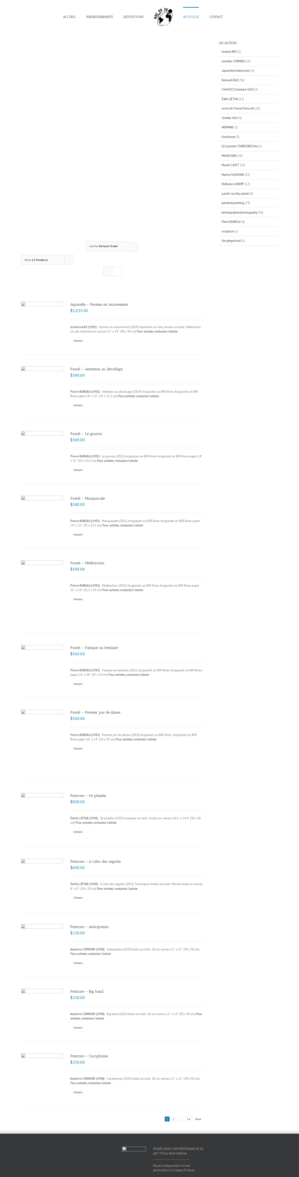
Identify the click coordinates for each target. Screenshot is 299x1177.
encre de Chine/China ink (238, 108)
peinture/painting (233, 203)
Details (78, 340)
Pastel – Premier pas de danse (95, 712)
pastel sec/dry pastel (235, 194)
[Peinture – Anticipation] (42, 943)
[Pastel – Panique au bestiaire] (42, 659)
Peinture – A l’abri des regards (95, 861)
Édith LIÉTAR (230, 99)
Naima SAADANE (233, 175)
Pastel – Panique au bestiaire (94, 647)
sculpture (228, 231)
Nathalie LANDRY (233, 184)
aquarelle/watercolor (236, 71)
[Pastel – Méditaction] (42, 590)
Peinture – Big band (86, 991)
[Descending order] (133, 247)
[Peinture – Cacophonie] (42, 1074)
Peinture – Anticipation (89, 927)
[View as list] (116, 271)
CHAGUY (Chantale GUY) (238, 89)
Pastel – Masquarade (87, 498)
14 (188, 1119)
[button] (218, 17)
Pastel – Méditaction (87, 563)
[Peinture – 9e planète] (42, 814)
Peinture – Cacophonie (89, 1056)
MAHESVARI (229, 156)
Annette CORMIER (233, 61)
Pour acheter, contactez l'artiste (157, 331)
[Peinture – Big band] (42, 1009)
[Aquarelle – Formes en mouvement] (42, 316)
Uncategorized (231, 241)
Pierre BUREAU (231, 222)
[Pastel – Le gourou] (42, 445)
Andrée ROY (229, 52)
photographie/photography (239, 212)
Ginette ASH (229, 118)
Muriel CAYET (230, 165)
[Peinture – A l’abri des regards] (42, 879)
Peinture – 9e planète (88, 795)
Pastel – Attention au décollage (96, 369)
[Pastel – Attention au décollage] (42, 380)
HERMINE (228, 127)
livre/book (228, 137)
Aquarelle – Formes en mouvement (99, 304)
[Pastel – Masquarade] (42, 510)
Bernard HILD (230, 80)
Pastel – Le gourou (86, 433)
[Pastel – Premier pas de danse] (42, 739)
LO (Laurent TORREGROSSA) (240, 146)
